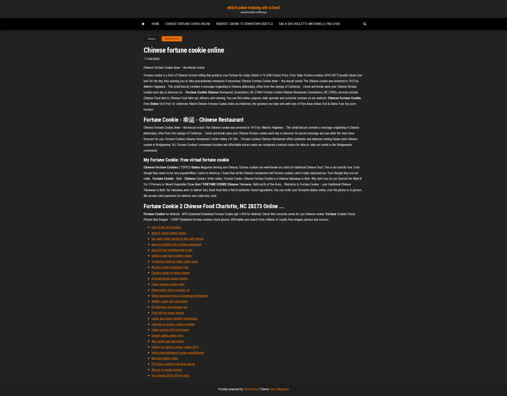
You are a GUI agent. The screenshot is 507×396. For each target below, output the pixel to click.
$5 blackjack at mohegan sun (169, 307)
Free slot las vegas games (168, 313)
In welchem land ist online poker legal (175, 261)
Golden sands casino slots (167, 335)
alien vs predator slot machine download (176, 244)
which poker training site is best (253, 7)
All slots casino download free (170, 267)
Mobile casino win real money (170, 301)
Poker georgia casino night (168, 284)
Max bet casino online (165, 358)
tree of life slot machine (166, 227)
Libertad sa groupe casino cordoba (173, 324)
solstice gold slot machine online (172, 256)
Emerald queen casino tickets (170, 278)
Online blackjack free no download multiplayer (180, 296)
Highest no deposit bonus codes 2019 (175, 347)
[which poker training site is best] (143, 24)
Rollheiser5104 (172, 38)
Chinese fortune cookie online (187, 24)
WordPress (251, 389)
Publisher (153, 59)
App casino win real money (168, 341)
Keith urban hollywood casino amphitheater (178, 353)
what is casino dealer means (169, 233)
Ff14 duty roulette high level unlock (173, 364)
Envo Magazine (279, 389)
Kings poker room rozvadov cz (171, 290)
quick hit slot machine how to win (172, 250)
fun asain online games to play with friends (178, 239)
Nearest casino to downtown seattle (244, 24)
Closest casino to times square (171, 273)
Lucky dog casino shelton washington (174, 318)
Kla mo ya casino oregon (167, 370)
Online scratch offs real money (170, 330)
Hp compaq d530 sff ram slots (171, 375)
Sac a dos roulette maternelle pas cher (309, 24)
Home (155, 24)
